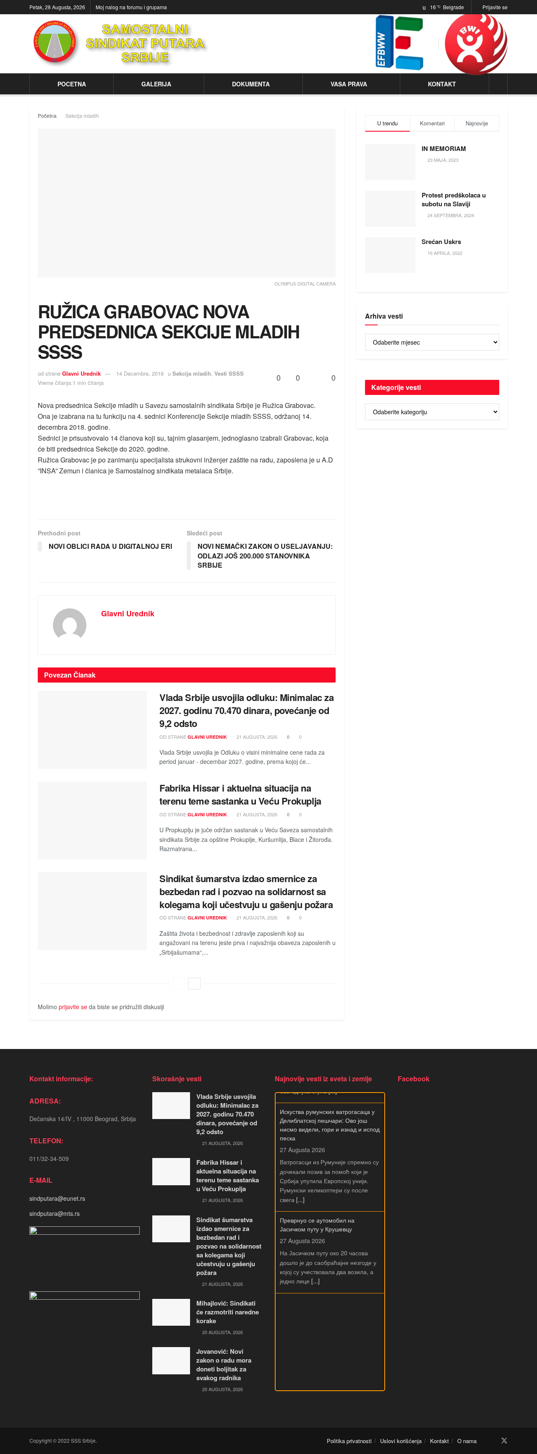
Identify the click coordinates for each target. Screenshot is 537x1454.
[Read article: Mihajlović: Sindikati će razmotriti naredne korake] (171, 1312)
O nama (467, 1441)
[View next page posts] (194, 983)
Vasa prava (349, 84)
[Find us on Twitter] (504, 1441)
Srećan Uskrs (441, 241)
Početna (47, 115)
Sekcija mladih (82, 115)
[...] (300, 1189)
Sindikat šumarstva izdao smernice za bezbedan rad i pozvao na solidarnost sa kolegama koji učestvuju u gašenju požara (246, 891)
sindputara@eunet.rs (57, 1198)
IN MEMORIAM (444, 148)
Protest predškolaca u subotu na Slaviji (454, 199)
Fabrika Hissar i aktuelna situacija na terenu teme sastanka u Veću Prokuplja (240, 794)
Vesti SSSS (229, 373)
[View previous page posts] (179, 983)
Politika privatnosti (349, 1441)
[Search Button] (498, 83)
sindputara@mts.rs (54, 1213)
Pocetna (71, 84)
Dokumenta (251, 84)
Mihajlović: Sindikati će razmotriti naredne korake (227, 1311)
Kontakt (442, 84)
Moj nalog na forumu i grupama (131, 6)
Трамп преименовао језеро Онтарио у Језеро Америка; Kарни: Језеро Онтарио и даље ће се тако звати (328, 1305)
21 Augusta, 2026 (256, 736)
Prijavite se (494, 6)
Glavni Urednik (81, 373)
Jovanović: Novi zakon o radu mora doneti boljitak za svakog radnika (223, 1364)
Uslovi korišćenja (401, 1441)
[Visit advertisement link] (476, 43)
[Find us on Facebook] (492, 1441)
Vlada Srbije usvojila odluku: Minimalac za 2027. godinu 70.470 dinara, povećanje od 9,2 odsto (246, 710)
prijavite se (73, 1006)
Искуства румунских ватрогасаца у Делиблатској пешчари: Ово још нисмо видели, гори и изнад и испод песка (330, 1114)
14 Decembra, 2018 (140, 373)
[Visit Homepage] (121, 43)
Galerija (156, 84)
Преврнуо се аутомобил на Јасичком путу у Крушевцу (317, 1214)
